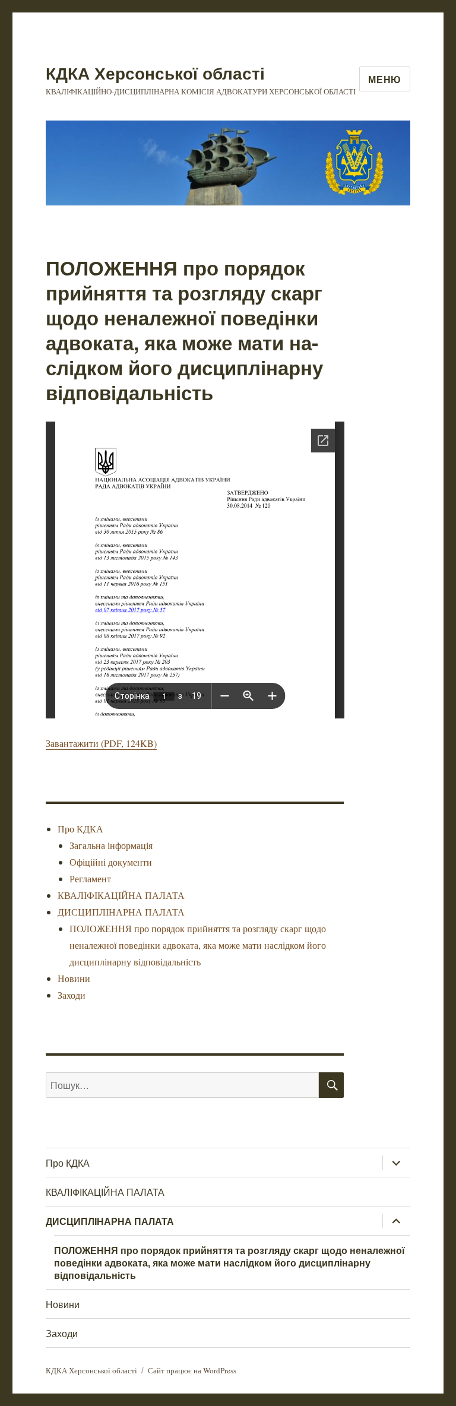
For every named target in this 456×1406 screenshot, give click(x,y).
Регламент (90, 878)
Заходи (72, 995)
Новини (74, 978)
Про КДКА (80, 828)
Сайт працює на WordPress (192, 1370)
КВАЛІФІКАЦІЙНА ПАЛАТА (121, 895)
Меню (384, 79)
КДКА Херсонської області (155, 73)
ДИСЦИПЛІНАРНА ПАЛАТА (121, 911)
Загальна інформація (111, 845)
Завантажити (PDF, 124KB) (101, 743)
